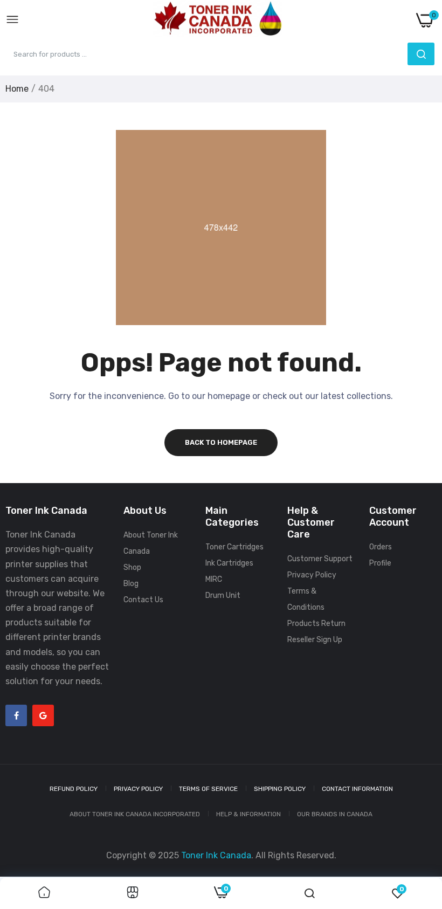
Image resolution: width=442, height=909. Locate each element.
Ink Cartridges (229, 563)
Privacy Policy (311, 575)
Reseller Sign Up (314, 639)
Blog (131, 583)
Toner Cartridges (234, 547)
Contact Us (143, 599)
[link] (44, 893)
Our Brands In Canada (334, 814)
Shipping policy (280, 789)
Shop (132, 567)
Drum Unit (222, 595)
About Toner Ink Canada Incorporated (135, 814)
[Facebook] (16, 715)
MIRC (213, 579)
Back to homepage (221, 442)
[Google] (43, 715)
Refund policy (74, 789)
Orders (380, 547)
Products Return (316, 623)
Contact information (357, 789)
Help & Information (248, 814)
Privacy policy (138, 789)
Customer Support (320, 558)
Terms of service (208, 789)
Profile (380, 563)
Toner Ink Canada (216, 855)
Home (17, 89)
